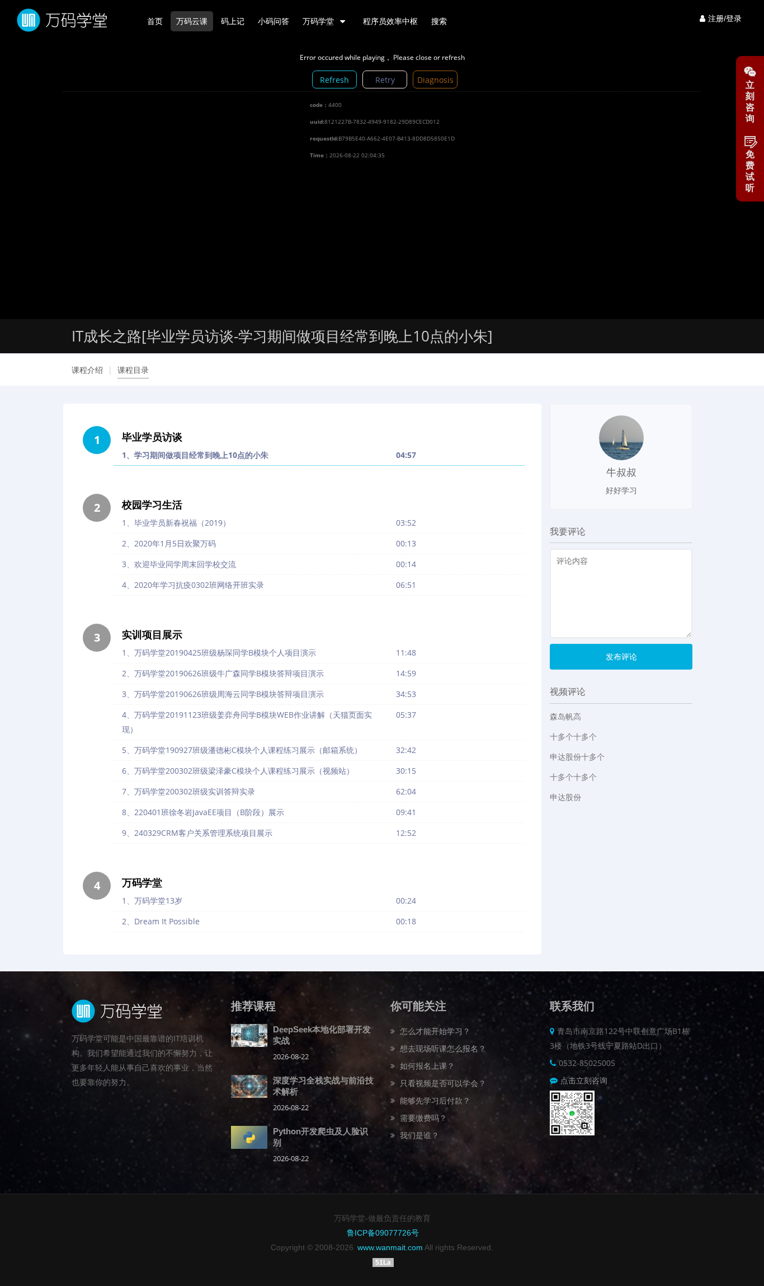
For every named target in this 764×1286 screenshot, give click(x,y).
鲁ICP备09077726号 (383, 1232)
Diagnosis (435, 79)
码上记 (232, 21)
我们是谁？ (418, 1135)
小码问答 (273, 21)
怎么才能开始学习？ (434, 1031)
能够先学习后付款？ (434, 1100)
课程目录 (133, 369)
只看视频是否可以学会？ (442, 1083)
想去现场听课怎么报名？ (442, 1048)
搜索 (439, 21)
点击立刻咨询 (583, 1080)
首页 (155, 21)
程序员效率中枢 (390, 21)
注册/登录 (725, 18)
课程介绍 (87, 369)
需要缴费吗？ (422, 1117)
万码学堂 (319, 21)
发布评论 (621, 656)
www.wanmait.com (390, 1247)
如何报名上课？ (426, 1065)
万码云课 (191, 21)
